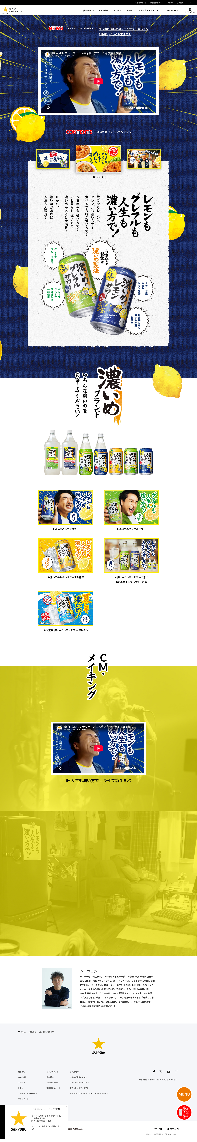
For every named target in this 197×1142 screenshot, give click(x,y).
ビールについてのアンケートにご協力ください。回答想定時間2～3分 (46, 1120)
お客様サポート (141, 3)
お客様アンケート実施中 (44, 1108)
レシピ (130, 10)
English (170, 3)
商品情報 (87, 10)
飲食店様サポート (156, 3)
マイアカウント (190, 12)
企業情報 (180, 3)
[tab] (94, 177)
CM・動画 (103, 10)
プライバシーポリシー (78, 1082)
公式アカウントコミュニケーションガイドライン (89, 1093)
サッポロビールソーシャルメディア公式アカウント (159, 1079)
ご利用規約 (74, 1071)
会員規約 (50, 1077)
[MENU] (184, 1094)
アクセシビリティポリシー (80, 1088)
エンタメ (118, 10)
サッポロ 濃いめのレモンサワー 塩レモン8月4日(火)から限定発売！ (123, 31)
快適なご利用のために (78, 1077)
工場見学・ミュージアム (149, 10)
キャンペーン (172, 10)
